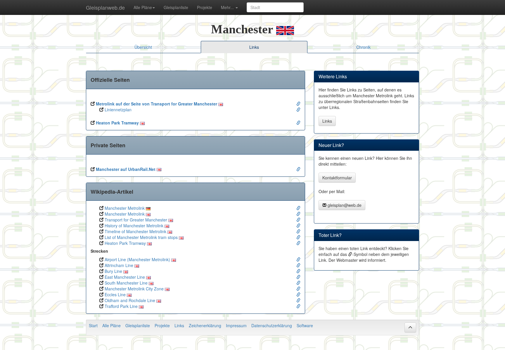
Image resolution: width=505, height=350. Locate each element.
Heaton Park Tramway (117, 123)
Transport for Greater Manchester (135, 220)
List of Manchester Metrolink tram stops (141, 237)
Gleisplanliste (176, 7)
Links (327, 121)
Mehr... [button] (228, 7)
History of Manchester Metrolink (134, 225)
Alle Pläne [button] (143, 7)
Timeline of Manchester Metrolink (135, 231)
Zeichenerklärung (205, 325)
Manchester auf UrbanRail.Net (126, 169)
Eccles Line (115, 294)
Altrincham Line (118, 265)
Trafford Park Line (121, 306)
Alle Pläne (111, 325)
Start (93, 325)
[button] (410, 327)
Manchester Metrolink (124, 208)
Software (305, 325)
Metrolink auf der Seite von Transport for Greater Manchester (156, 104)
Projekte (204, 7)
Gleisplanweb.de (105, 7)
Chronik (363, 47)
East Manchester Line (124, 277)
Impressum (236, 325)
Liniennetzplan (117, 109)
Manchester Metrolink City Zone (134, 289)
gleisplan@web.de (344, 205)
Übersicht (143, 47)
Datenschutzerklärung (271, 325)
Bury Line (113, 271)
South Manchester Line (126, 283)
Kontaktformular (337, 178)
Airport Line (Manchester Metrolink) (137, 259)
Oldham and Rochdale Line (129, 300)
